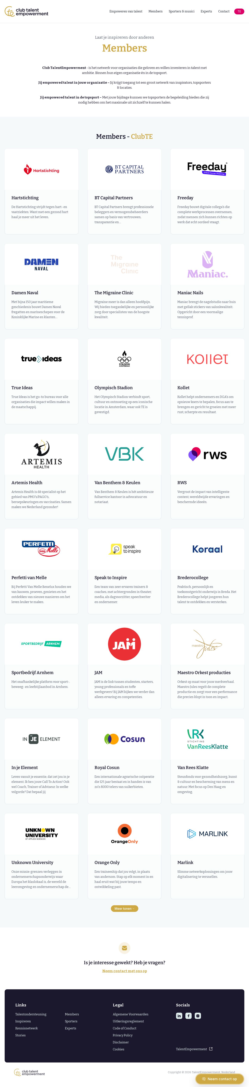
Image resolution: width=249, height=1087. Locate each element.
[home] (26, 11)
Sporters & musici (182, 11)
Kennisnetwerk (26, 1028)
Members (156, 11)
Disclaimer (121, 1042)
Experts (206, 11)
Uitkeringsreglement (128, 1021)
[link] (205, 1049)
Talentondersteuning (30, 1014)
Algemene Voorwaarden (130, 1014)
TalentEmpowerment (191, 1049)
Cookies (118, 1049)
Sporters (71, 1021)
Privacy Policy (122, 1035)
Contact (224, 11)
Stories (20, 1035)
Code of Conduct (124, 1028)
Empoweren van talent (126, 11)
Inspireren (23, 1021)
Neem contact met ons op (124, 971)
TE (239, 11)
